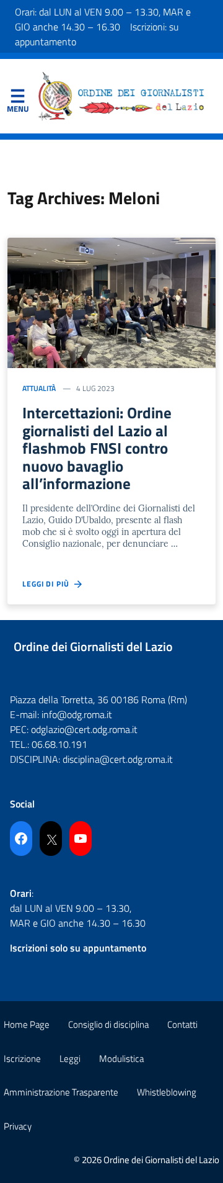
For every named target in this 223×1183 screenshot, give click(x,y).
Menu (17, 98)
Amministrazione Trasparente (61, 1092)
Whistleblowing (166, 1092)
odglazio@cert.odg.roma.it (84, 729)
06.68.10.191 (59, 744)
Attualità (39, 388)
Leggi (70, 1058)
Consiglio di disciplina (108, 1024)
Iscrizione (22, 1058)
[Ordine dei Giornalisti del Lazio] (121, 95)
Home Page (27, 1024)
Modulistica (121, 1058)
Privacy (18, 1126)
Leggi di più (48, 584)
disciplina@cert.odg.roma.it (118, 759)
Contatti (182, 1024)
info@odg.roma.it (77, 714)
